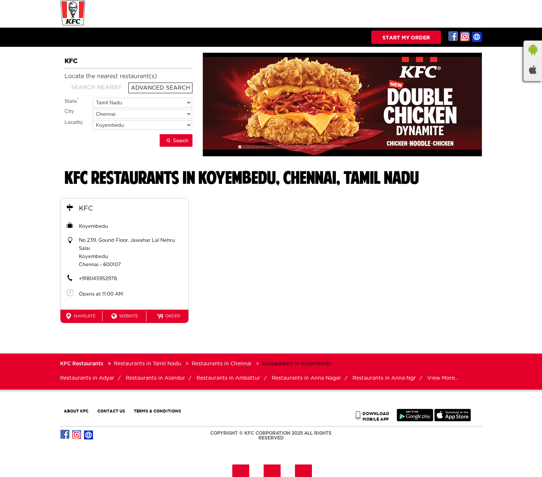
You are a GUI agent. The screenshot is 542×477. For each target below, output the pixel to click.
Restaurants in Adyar (87, 378)
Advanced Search (160, 88)
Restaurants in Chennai (221, 363)
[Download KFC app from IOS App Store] (452, 419)
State (72, 101)
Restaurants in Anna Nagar (306, 378)
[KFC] (73, 24)
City (69, 111)
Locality (74, 122)
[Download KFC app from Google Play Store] (415, 419)
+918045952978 (98, 278)
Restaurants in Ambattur (228, 378)
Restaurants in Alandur (155, 378)
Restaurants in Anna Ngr (384, 378)
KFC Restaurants (82, 363)
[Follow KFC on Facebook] (453, 36)
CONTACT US (111, 410)
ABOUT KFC (76, 410)
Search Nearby (96, 87)
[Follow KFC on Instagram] (465, 36)
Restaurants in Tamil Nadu (147, 363)
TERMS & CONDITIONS (157, 410)
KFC (86, 208)
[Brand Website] (477, 36)
